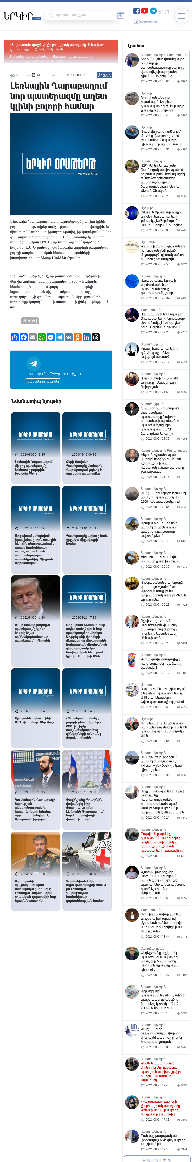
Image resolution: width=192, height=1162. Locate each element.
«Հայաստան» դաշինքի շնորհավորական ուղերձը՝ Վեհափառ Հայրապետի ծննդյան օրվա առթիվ (57, 45)
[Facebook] (137, 10)
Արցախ (105, 75)
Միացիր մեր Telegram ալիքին (53, 374)
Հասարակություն (50, 49)
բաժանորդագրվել (43, 381)
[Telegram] (153, 10)
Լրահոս (136, 45)
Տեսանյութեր (150, 21)
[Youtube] (144, 10)
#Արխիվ (30, 321)
